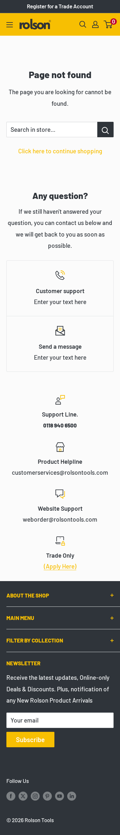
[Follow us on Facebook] (10, 795)
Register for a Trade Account (60, 6)
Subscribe (30, 739)
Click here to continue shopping (60, 151)
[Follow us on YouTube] (59, 795)
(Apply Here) (60, 566)
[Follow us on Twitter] (23, 795)
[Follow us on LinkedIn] (71, 795)
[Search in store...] (105, 129)
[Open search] (82, 24)
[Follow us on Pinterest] (47, 795)
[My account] (95, 24)
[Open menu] (9, 24)
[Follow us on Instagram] (35, 795)
